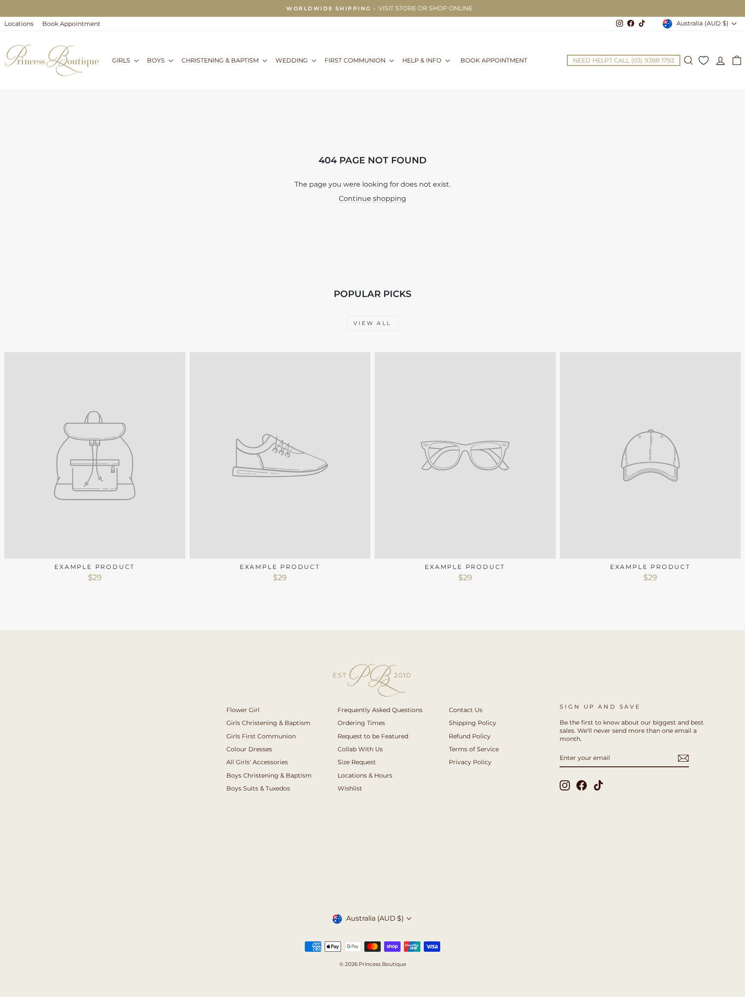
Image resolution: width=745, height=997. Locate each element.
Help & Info (422, 60)
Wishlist (350, 788)
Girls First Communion (261, 736)
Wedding (292, 60)
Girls (122, 60)
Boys (156, 60)
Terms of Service (474, 749)
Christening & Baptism (221, 60)
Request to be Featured (373, 736)
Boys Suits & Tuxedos (258, 788)
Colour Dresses (249, 749)
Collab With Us (360, 749)
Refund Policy (470, 736)
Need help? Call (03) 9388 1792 (623, 60)
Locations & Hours (365, 775)
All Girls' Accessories (257, 762)
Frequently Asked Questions (380, 709)
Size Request (357, 762)
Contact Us (465, 709)
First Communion (356, 60)
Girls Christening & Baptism (268, 722)
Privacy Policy (470, 762)
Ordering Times (361, 722)
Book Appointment (71, 23)
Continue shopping (372, 198)
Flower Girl (243, 709)
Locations (19, 23)
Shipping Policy (472, 722)
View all (372, 323)
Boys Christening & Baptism (269, 775)
